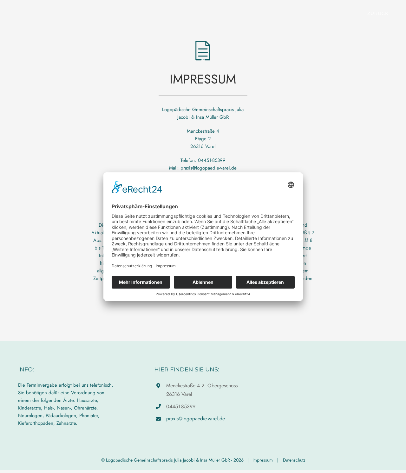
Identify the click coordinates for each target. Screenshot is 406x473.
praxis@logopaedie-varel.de (195, 418)
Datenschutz (294, 460)
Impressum (262, 460)
